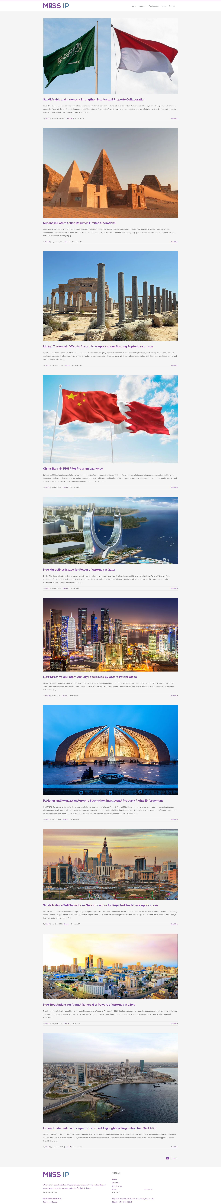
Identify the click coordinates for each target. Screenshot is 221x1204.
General (70, 118)
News (114, 1189)
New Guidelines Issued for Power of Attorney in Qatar (79, 569)
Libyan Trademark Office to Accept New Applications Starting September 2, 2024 (98, 346)
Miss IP (47, 118)
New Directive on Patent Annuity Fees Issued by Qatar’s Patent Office (90, 677)
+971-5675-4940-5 (125, 1202)
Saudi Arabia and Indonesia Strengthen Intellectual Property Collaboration (94, 99)
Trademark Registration (52, 1199)
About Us (115, 1183)
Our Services (117, 1186)
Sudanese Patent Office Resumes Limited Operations (79, 223)
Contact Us (148, 1189)
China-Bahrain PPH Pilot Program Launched (73, 468)
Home (114, 1179)
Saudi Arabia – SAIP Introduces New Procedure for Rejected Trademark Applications (100, 905)
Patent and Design (50, 1202)
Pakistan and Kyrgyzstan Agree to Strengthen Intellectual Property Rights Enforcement (103, 800)
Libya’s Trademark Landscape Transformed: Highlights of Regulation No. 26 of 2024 (99, 1128)
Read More (174, 118)
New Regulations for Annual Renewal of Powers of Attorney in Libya (89, 1004)
